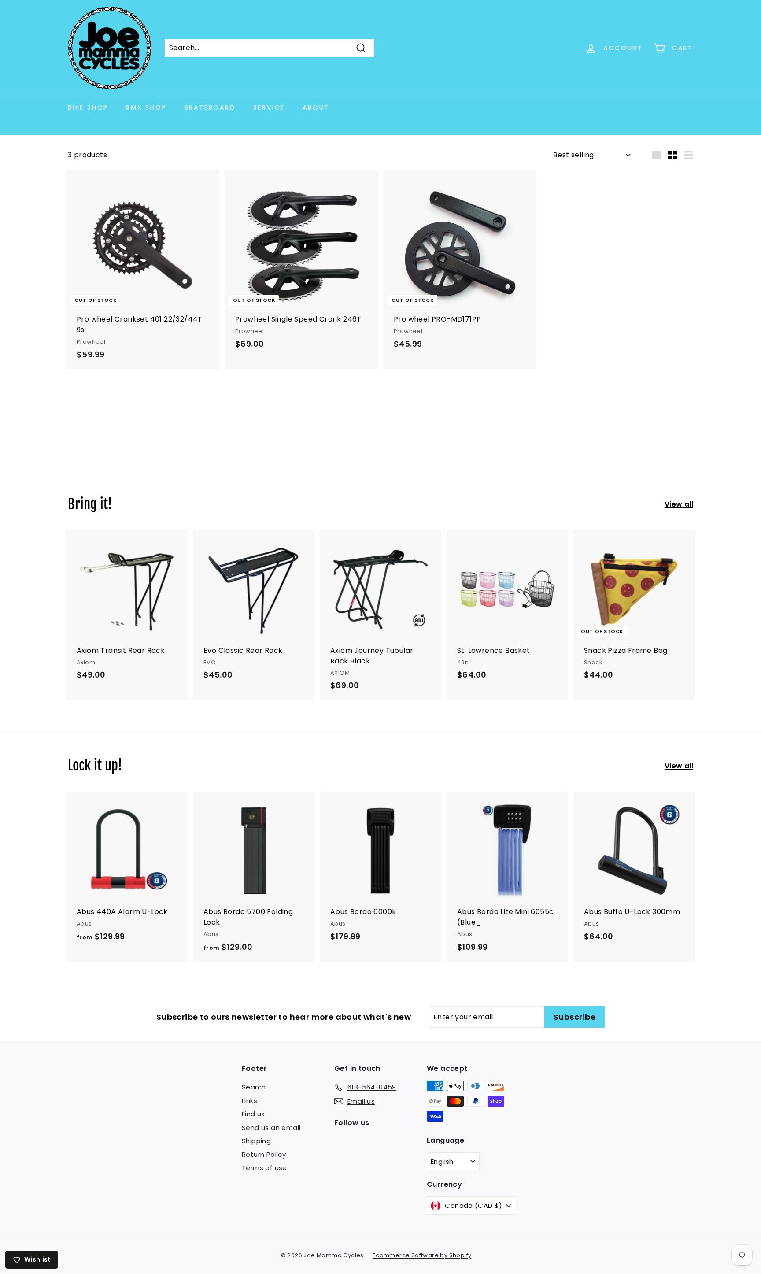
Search (254, 1087)
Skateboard (210, 107)
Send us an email (271, 1127)
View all (679, 504)
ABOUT (316, 107)
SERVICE (269, 107)
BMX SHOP (146, 107)
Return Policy (264, 1154)
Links (249, 1100)
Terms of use (264, 1167)
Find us (253, 1113)
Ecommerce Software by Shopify (422, 1255)
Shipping (256, 1140)
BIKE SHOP (88, 107)
